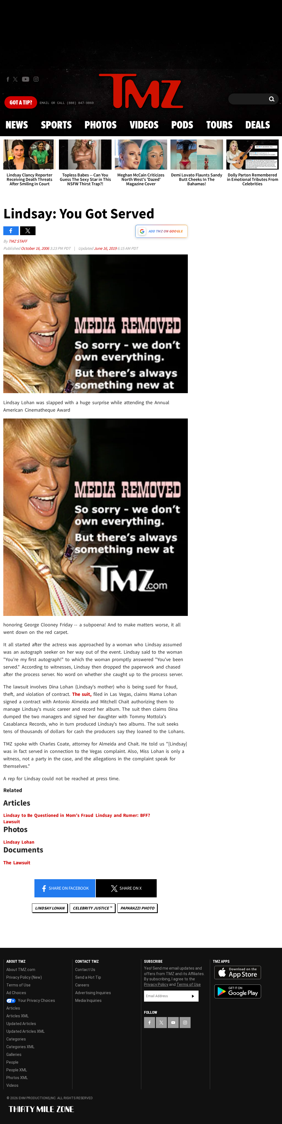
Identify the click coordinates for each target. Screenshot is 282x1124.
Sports (56, 125)
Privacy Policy (156, 984)
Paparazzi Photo (137, 908)
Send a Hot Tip (88, 977)
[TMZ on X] (16, 79)
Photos (100, 125)
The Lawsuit (16, 862)
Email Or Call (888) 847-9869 (67, 103)
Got (21, 102)
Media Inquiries (88, 1000)
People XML (16, 1070)
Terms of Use (18, 985)
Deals (257, 125)
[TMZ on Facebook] (7, 79)
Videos (144, 125)
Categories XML (20, 1047)
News (17, 125)
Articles (13, 1008)
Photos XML (17, 1077)
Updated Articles (21, 1023)
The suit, (82, 694)
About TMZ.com (20, 969)
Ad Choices (16, 993)
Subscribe (193, 996)
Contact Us (85, 969)
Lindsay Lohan (18, 842)
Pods (182, 125)
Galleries (13, 1054)
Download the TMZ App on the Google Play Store (237, 991)
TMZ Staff (18, 241)
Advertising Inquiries (93, 993)
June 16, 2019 (105, 248)
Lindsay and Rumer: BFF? (123, 815)
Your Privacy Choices (36, 1000)
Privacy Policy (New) (24, 977)
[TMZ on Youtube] (25, 79)
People (12, 1062)
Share (68, 888)
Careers (82, 985)
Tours (219, 125)
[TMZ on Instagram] (36, 79)
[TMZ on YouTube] (173, 1022)
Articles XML (17, 1016)
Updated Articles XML (25, 1031)
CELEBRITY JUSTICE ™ (92, 908)
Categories (16, 1039)
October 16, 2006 (35, 248)
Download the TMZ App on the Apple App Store (237, 973)
